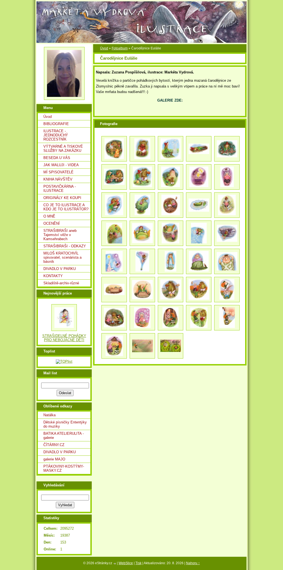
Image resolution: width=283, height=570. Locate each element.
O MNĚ (49, 216)
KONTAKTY (53, 276)
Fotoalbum (120, 48)
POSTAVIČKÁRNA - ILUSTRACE (59, 188)
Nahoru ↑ (193, 563)
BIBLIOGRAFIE (56, 124)
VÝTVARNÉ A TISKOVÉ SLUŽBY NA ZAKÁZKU (63, 148)
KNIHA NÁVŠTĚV (57, 179)
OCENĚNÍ (51, 223)
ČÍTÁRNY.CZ (53, 445)
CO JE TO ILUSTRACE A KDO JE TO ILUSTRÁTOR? (65, 207)
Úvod (47, 117)
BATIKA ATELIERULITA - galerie (63, 435)
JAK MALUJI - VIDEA (61, 165)
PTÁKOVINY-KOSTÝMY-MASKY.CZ (63, 468)
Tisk (138, 563)
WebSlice (126, 563)
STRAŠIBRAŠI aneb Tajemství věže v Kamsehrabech (60, 235)
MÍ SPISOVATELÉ (58, 172)
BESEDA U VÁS (56, 158)
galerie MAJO (54, 459)
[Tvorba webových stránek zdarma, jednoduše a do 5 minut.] (115, 563)
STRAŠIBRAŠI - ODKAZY (64, 246)
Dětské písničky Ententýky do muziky (65, 424)
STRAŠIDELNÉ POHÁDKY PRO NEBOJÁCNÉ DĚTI (64, 338)
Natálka (49, 415)
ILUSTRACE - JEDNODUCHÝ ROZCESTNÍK (55, 135)
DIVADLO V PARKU (59, 269)
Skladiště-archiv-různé (61, 283)
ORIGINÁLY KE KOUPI (62, 198)
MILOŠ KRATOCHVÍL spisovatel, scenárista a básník (62, 257)
